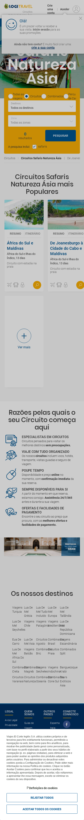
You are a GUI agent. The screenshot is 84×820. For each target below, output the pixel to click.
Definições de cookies (43, 788)
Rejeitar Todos (42, 797)
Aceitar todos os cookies (42, 809)
